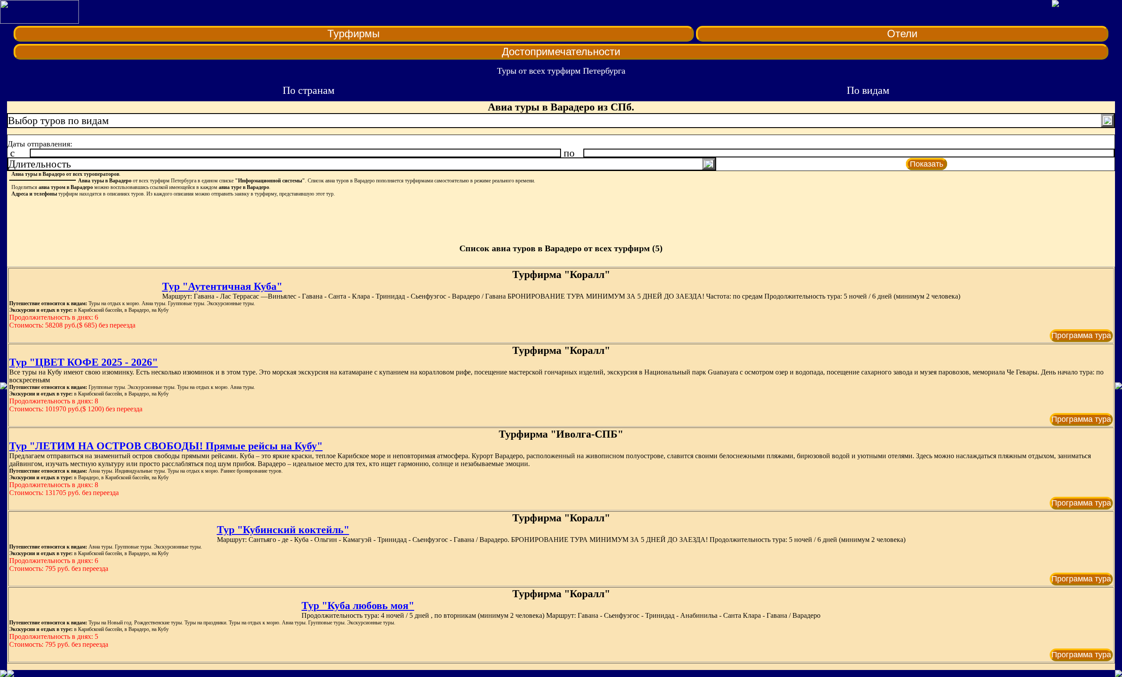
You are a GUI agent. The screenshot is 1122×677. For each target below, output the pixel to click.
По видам (868, 90)
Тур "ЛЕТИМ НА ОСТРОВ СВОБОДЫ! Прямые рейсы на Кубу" (166, 446)
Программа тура (1081, 335)
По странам (308, 90)
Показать (926, 164)
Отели (902, 33)
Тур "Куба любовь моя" (358, 605)
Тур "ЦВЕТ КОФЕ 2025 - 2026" (83, 362)
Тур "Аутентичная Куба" (222, 286)
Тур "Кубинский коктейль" (283, 529)
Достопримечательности (561, 51)
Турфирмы (353, 33)
